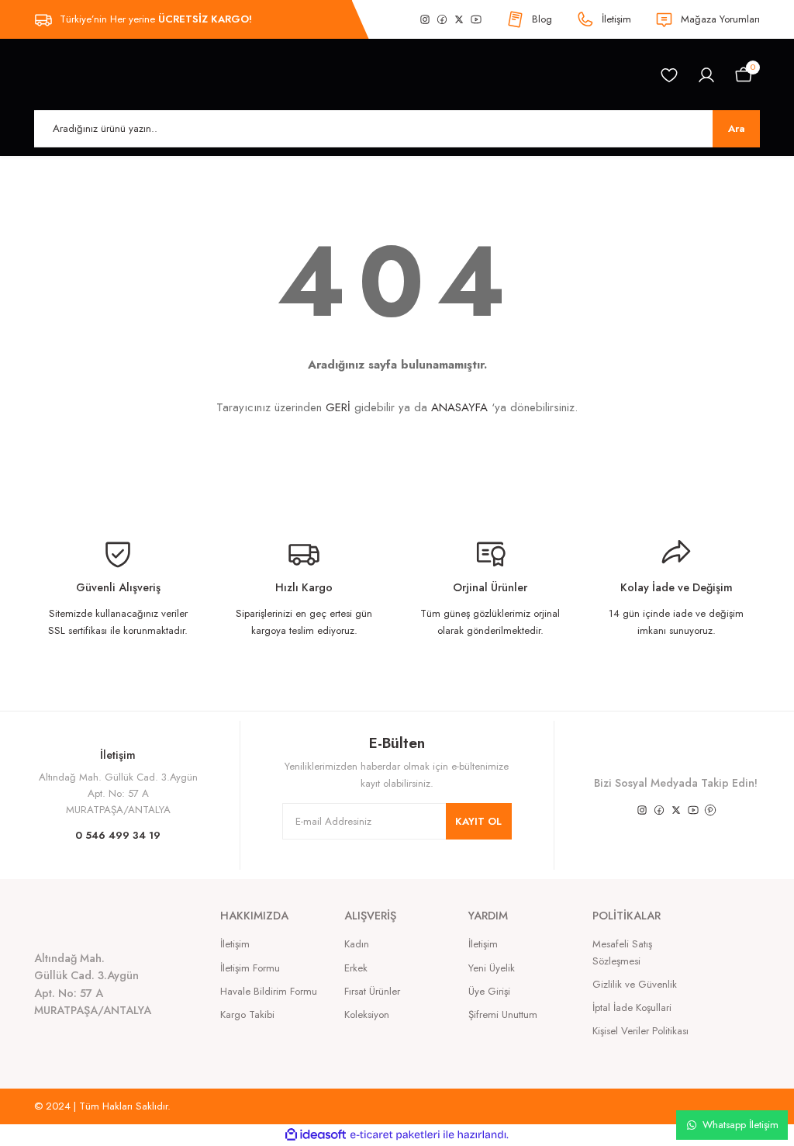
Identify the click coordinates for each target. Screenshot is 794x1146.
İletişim (235, 944)
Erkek (356, 968)
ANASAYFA (459, 407)
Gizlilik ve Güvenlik (634, 984)
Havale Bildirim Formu (268, 991)
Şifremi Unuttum (502, 1014)
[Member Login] (706, 75)
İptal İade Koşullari (631, 1007)
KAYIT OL (478, 821)
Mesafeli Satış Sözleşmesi (622, 952)
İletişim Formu (250, 968)
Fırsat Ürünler (372, 991)
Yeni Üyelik (491, 968)
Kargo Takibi (247, 1014)
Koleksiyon (366, 1014)
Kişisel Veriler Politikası (640, 1030)
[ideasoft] (316, 1135)
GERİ (338, 407)
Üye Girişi (489, 991)
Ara (736, 128)
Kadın (356, 944)
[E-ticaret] (395, 1134)
